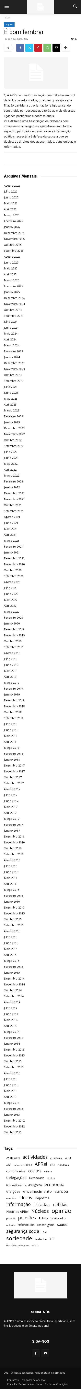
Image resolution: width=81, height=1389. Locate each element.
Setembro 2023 (14, 381)
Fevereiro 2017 (13, 824)
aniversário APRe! (23, 1165)
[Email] (56, 48)
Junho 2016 (11, 872)
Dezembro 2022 (14, 428)
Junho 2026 (11, 197)
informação (18, 1204)
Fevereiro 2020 (13, 617)
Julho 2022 (10, 452)
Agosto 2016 (12, 860)
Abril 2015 (10, 955)
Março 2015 (11, 961)
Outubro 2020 (13, 570)
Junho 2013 (11, 1085)
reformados (26, 1225)
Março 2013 (11, 1103)
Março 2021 (11, 540)
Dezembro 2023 (14, 363)
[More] (66, 48)
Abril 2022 (10, 469)
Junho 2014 (11, 1014)
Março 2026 (11, 215)
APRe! (41, 1164)
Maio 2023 (10, 398)
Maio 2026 (10, 203)
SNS (45, 1232)
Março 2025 (11, 280)
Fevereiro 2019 (13, 688)
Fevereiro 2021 (13, 546)
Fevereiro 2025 (13, 286)
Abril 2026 (10, 209)
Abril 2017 (10, 813)
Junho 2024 (11, 327)
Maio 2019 (10, 671)
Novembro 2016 (14, 842)
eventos (11, 1198)
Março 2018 (11, 748)
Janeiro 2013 (12, 1114)
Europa (61, 1191)
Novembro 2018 (14, 706)
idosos (25, 1198)
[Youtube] (45, 1353)
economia (54, 1184)
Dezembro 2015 (14, 907)
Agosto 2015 (12, 931)
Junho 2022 (11, 458)
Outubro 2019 (13, 641)
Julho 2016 (10, 866)
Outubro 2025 (13, 245)
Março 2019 (11, 682)
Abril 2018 (10, 742)
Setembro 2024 (14, 316)
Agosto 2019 (12, 653)
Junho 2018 (11, 730)
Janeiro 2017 (12, 830)
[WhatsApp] (47, 48)
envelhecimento (37, 1191)
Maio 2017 (10, 807)
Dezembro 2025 (14, 233)
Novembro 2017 (14, 771)
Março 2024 (11, 345)
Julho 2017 (10, 795)
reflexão (10, 1225)
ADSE (68, 1158)
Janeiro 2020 (12, 623)
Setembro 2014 (14, 996)
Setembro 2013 (14, 1067)
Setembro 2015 (14, 925)
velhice (35, 1245)
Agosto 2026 (12, 185)
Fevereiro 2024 (13, 351)
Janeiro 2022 (12, 487)
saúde (62, 1225)
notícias (60, 1204)
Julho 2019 (10, 659)
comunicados (16, 1171)
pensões (27, 1218)
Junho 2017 (11, 801)
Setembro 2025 (14, 250)
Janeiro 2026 (12, 227)
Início (7, 17)
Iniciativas (41, 1205)
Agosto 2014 (12, 1002)
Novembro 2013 (14, 1055)
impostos (42, 1198)
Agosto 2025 (12, 256)
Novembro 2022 (14, 434)
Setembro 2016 (14, 854)
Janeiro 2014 (12, 1043)
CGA (52, 1165)
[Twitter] (29, 48)
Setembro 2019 (14, 647)
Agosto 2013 (12, 1073)
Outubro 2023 (13, 375)
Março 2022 (11, 475)
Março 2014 (11, 1032)
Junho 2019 (11, 665)
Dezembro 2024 (14, 298)
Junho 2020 (11, 594)
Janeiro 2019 (12, 694)
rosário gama (45, 1225)
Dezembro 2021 (14, 493)
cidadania (63, 1165)
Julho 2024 (10, 321)
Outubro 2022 (13, 440)
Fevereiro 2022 (13, 481)
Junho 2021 (11, 523)
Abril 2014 (10, 1026)
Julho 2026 (10, 191)
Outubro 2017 (13, 777)
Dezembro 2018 (14, 700)
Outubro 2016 (13, 848)
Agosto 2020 (12, 582)
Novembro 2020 (14, 564)
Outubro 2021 (13, 505)
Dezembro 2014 (14, 978)
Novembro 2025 (14, 239)
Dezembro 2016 (14, 836)
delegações (16, 1178)
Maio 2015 (10, 949)
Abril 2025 (10, 274)
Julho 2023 (10, 387)
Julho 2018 (10, 724)
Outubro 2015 (13, 919)
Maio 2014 (10, 1020)
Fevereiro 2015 (13, 966)
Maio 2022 (10, 463)
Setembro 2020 (14, 576)
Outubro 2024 (13, 310)
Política (43, 1218)
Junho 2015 (11, 943)
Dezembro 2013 (14, 1049)
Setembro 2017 (14, 783)
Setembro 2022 (14, 446)
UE (52, 1239)
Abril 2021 (10, 535)
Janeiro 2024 (12, 357)
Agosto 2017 (12, 789)
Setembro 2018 (14, 718)
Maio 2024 (10, 333)
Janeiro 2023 (12, 422)
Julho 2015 (10, 937)
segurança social (23, 1231)
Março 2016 (11, 890)
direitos (51, 1178)
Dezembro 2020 (14, 558)
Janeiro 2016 (12, 901)
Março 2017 (11, 819)
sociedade (19, 1238)
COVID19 (34, 1171)
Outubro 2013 (13, 1061)
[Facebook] (20, 48)
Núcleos (40, 1211)
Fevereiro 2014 (13, 1037)
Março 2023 (11, 410)
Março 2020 (11, 611)
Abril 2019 (10, 677)
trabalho (41, 1239)
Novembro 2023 (14, 369)
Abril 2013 (10, 1097)
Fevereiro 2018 (13, 753)
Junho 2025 (11, 262)
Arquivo (9, 24)
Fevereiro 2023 (13, 416)
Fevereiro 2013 (13, 1108)
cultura (48, 1171)
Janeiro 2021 (12, 552)
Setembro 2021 (14, 511)
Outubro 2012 (13, 1132)
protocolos (58, 1218)
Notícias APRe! (17, 1212)
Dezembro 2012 (14, 1120)
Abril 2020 (10, 606)
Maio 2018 (10, 736)
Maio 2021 (10, 529)
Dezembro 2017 (14, 765)
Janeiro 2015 (12, 972)
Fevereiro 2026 (13, 221)
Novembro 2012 (14, 1126)
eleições (13, 1191)
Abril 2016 (10, 884)
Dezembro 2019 (14, 629)
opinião (61, 1211)
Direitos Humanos (16, 1185)
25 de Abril (13, 1158)
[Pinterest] (38, 48)
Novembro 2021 (14, 499)
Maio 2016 (10, 878)
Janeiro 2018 (12, 759)
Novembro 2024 (14, 304)
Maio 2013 (10, 1091)
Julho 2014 (10, 1008)
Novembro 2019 (14, 635)
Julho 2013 (10, 1079)
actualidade (56, 1157)
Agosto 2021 (12, 517)
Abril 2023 (10, 404)
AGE (8, 1165)
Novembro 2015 (14, 913)
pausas (10, 1218)
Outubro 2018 (13, 712)
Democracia (36, 1178)
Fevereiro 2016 (13, 895)
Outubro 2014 (13, 990)
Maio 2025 (10, 268)
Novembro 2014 (14, 984)
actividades (35, 1157)
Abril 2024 (10, 339)
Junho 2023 (11, 392)
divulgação (35, 1185)
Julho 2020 (10, 588)
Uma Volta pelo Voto (17, 1245)
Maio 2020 (10, 600)
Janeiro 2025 (12, 292)
